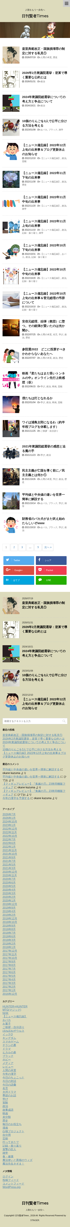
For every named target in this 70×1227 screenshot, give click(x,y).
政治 (43, 81)
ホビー (7, 1059)
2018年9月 (9, 925)
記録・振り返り (30, 233)
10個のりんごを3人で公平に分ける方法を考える (32, 749)
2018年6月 (9, 936)
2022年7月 (9, 839)
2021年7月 (9, 861)
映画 (54, 386)
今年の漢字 (9, 1073)
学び (61, 334)
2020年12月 (10, 871)
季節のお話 (9, 1095)
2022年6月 (9, 843)
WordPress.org (12, 1187)
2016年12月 (10, 993)
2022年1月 (9, 846)
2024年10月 (10, 821)
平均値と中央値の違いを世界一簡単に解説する (31, 769)
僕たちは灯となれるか (37, 398)
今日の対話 (9, 1081)
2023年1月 (9, 825)
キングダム (9, 1038)
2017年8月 (9, 965)
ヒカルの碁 (9, 1052)
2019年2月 (9, 914)
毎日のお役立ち (12, 1124)
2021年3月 (9, 868)
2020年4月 (9, 889)
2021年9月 (9, 857)
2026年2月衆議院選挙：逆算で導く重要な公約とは (34, 738)
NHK (5, 1013)
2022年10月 (10, 835)
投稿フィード (11, 1180)
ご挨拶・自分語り (49, 431)
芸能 (24, 161)
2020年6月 (9, 882)
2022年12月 (10, 828)
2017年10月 (10, 958)
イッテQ (8, 1034)
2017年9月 (9, 961)
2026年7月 (9, 814)
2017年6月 (9, 972)
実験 (5, 1102)
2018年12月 (10, 918)
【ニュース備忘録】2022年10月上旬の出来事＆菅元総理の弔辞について (44, 298)
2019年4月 (9, 911)
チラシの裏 (9, 1045)
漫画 (5, 1127)
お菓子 (7, 1023)
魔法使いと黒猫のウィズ (17, 1160)
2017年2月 (9, 986)
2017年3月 (9, 983)
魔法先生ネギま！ (13, 1163)
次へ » (47, 547)
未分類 (7, 1117)
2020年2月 (9, 897)
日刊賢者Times (35, 16)
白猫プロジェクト (13, 1131)
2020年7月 (9, 879)
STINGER (34, 1220)
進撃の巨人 (9, 1149)
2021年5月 (9, 864)
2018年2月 (9, 943)
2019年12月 (10, 904)
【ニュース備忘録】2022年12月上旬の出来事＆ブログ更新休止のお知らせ (44, 149)
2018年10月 (10, 922)
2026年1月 (9, 818)
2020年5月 (9, 886)
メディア (8, 1063)
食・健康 (8, 1156)
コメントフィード (13, 1183)
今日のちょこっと (13, 1077)
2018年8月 (9, 929)
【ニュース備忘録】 (50, 158)
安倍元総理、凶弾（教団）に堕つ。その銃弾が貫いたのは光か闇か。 (43, 326)
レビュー (8, 1066)
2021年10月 (10, 853)
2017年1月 (9, 990)
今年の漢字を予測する (16, 798)
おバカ (44, 129)
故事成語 (8, 1109)
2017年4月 (9, 979)
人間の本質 (46, 57)
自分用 (7, 1134)
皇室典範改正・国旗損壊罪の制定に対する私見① (32, 735)
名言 (55, 334)
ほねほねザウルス (13, 1030)
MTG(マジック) (12, 1009)
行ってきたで (11, 1142)
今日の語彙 (9, 1084)
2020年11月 (10, 875)
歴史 (55, 57)
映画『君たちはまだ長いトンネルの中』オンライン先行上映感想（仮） (43, 378)
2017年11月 (10, 954)
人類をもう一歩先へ (35, 1210)
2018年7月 (9, 932)
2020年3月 (9, 893)
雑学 (61, 129)
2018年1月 (9, 947)
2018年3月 (9, 940)
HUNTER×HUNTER (15, 1006)
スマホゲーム (11, 1041)
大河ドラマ (9, 1091)
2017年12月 (10, 950)
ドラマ (7, 1048)
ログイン (8, 1176)
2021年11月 (10, 850)
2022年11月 (10, 832)
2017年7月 (9, 968)
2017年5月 (9, 975)
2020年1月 (9, 900)
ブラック (53, 129)
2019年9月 (9, 907)
